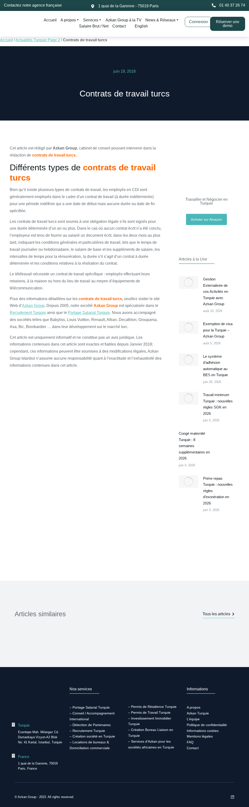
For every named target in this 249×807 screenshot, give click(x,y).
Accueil (6, 40)
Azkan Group (33, 306)
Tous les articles (216, 614)
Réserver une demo (227, 24)
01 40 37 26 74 (232, 5)
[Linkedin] (232, 797)
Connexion (198, 22)
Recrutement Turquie (28, 313)
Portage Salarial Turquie (89, 313)
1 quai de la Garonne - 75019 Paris (128, 6)
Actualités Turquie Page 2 (38, 40)
